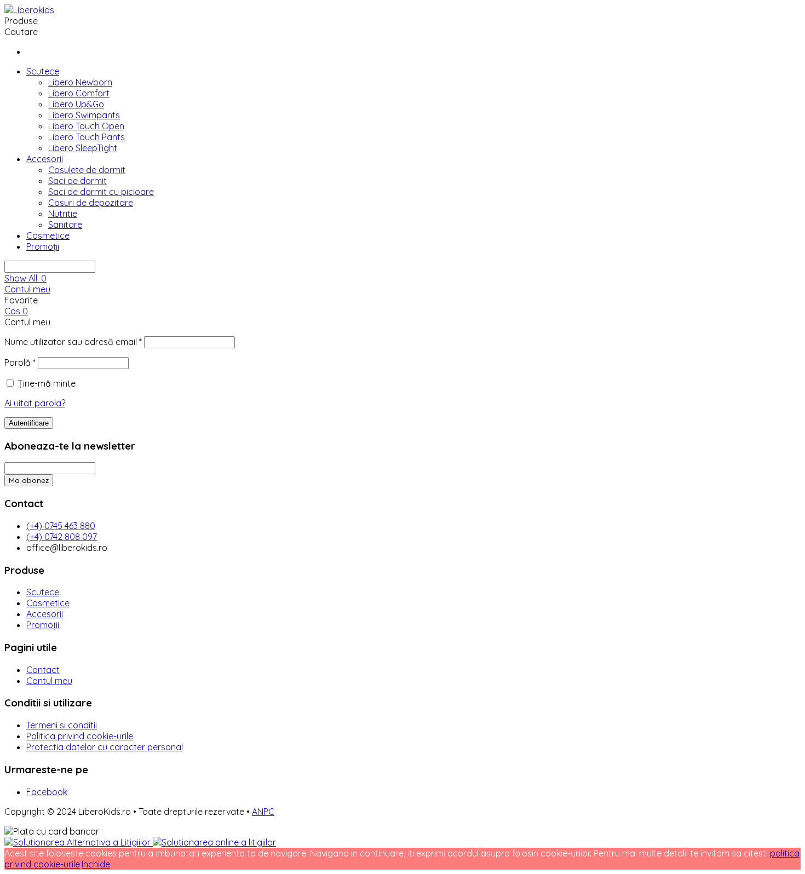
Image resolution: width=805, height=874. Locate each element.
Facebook (46, 791)
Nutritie (62, 213)
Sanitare (65, 224)
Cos (16, 311)
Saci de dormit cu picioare (101, 191)
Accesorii (44, 158)
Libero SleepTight (82, 147)
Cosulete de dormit (86, 169)
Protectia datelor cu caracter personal (104, 746)
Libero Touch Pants (86, 136)
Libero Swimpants (84, 115)
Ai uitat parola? (34, 403)
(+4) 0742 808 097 (61, 536)
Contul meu (27, 289)
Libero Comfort (79, 93)
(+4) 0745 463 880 (60, 525)
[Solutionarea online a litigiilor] (214, 842)
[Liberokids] (29, 9)
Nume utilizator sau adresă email (73, 341)
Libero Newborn (80, 82)
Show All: (25, 278)
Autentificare (29, 423)
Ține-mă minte (47, 383)
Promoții (42, 246)
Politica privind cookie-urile (79, 736)
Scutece (42, 71)
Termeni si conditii (61, 725)
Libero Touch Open (86, 125)
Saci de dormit (77, 180)
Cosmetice (48, 235)
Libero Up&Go (76, 104)
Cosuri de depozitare (90, 202)
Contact (43, 669)
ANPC (263, 811)
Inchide (96, 864)
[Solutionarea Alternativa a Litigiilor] (78, 842)
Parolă (20, 362)
